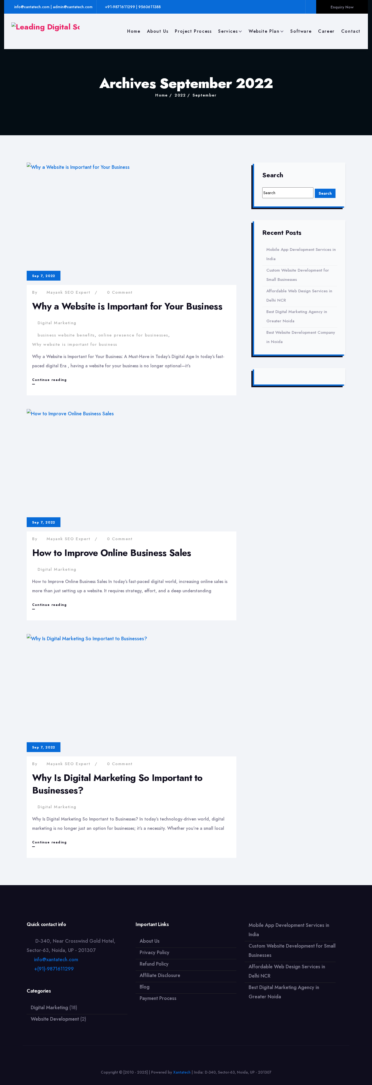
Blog (145, 986)
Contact (351, 31)
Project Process (193, 31)
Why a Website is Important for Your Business (127, 306)
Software (301, 31)
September (205, 95)
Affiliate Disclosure (160, 975)
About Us (158, 31)
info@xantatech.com (56, 959)
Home (133, 31)
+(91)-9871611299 (54, 968)
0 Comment (120, 292)
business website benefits (66, 335)
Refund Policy (154, 963)
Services (228, 31)
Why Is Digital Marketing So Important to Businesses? (117, 784)
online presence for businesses (133, 335)
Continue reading (49, 380)
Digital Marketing (57, 323)
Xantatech (182, 1072)
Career (326, 31)
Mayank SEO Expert (68, 292)
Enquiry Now (342, 7)
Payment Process (158, 998)
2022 (180, 95)
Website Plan (264, 31)
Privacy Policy (154, 952)
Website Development (55, 1019)
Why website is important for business (74, 344)
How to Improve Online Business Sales (111, 553)
